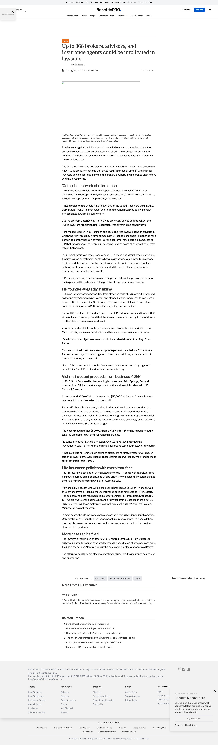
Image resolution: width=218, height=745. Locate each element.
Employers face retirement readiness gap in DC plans (93, 642)
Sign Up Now (194, 718)
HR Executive (87, 732)
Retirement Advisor (37, 700)
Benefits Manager (36, 696)
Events (64, 704)
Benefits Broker (35, 692)
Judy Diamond (92, 2)
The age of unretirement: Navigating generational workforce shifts (100, 637)
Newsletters (186, 10)
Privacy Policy (131, 700)
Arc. (85, 739)
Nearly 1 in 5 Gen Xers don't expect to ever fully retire (93, 633)
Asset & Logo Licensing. (141, 603)
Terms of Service (132, 696)
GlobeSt (122, 728)
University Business (128, 732)
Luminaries (33, 708)
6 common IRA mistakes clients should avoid (89, 647)
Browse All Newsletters (185, 725)
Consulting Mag (159, 728)
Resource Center (118, 2)
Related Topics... (83, 578)
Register (199, 10)
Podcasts (69, 2)
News (65, 41)
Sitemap (64, 712)
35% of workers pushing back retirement (87, 624)
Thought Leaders (145, 2)
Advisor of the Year (36, 712)
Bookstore (132, 2)
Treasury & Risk (139, 728)
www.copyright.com (123, 600)
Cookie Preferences (141, 739)
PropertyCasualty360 (63, 728)
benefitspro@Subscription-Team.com (45, 679)
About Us (97, 692)
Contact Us (98, 704)
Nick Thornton (79, 65)
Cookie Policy (131, 692)
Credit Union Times (104, 728)
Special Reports (35, 704)
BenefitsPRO (84, 728)
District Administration (107, 732)
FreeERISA (104, 2)
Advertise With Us (101, 696)
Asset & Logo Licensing (103, 700)
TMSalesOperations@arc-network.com (89, 603)
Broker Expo (19, 10)
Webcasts (80, 2)
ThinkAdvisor (41, 728)
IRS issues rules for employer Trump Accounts (90, 628)
